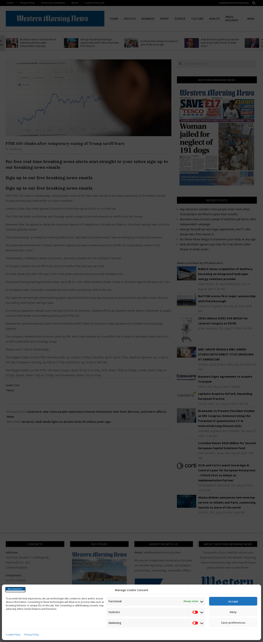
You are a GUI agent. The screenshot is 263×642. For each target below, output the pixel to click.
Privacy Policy (31, 634)
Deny (233, 612)
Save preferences (233, 622)
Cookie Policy (13, 634)
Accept (233, 601)
